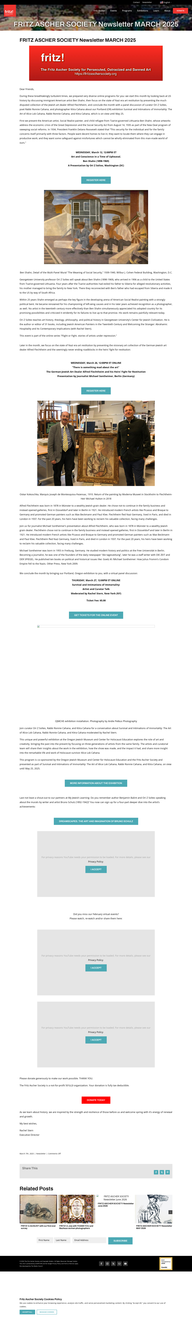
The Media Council (37, 1266)
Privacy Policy (95, 861)
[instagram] (107, 1263)
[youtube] (125, 1263)
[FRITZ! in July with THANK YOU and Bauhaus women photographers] (76, 1196)
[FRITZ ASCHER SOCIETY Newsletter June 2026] (115, 1196)
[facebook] (101, 1263)
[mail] (119, 1263)
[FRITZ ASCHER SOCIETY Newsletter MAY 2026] (153, 1196)
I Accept (96, 869)
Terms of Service (69, 1263)
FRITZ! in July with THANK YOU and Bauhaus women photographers (76, 1227)
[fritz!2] (96, 46)
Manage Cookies (72, 1261)
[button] (22, 1212)
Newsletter (41, 1153)
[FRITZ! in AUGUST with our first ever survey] (38, 1196)
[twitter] (113, 1263)
